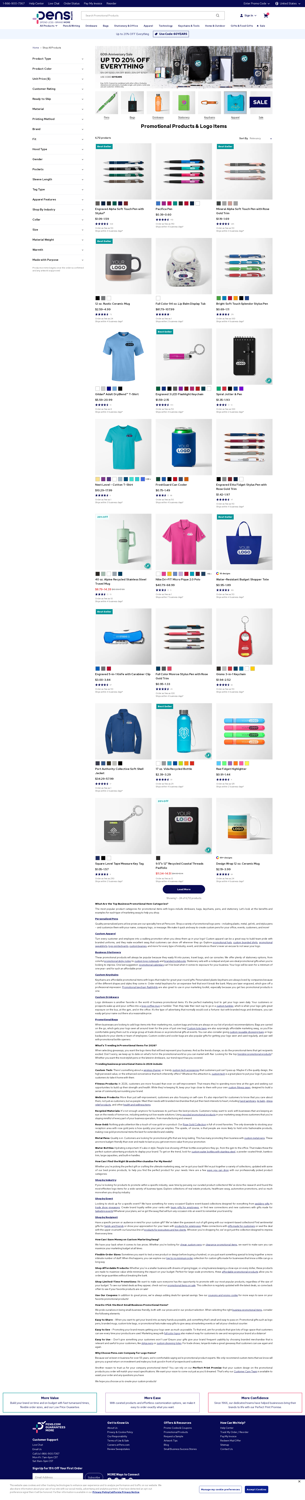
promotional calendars (151, 964)
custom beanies (137, 946)
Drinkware (91, 25)
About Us (112, 1427)
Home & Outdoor (215, 25)
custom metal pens (254, 1138)
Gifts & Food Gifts (242, 25)
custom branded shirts (245, 942)
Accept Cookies (256, 1489)
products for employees (188, 1226)
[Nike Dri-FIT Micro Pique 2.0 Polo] (184, 542)
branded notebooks (175, 961)
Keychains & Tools (188, 25)
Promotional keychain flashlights (140, 987)
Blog (166, 1444)
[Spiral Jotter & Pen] (244, 356)
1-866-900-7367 (14, 3)
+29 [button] (147, 479)
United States (288, 3)
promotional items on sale (182, 1285)
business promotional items (247, 1309)
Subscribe (94, 1477)
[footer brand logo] (48, 1427)
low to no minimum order (179, 1258)
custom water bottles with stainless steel (213, 1151)
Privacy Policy (100, 1492)
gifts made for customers (241, 1226)
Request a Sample (173, 1436)
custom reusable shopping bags (247, 1032)
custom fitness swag (239, 1087)
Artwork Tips (170, 1440)
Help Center (36, 3)
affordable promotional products (240, 1271)
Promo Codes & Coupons (178, 1427)
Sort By (243, 138)
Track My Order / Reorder (234, 1432)
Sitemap (224, 1444)
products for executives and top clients (165, 1229)
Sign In (248, 15)
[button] (48, 24)
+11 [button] (208, 573)
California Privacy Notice (124, 1492)
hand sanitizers (248, 1101)
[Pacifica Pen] (184, 171)
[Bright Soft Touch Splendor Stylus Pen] (244, 266)
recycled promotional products (199, 1114)
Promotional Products (176, 1432)
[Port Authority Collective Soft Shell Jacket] (123, 731)
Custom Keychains (106, 974)
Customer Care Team (245, 1371)
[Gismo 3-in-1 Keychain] (244, 636)
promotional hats (222, 942)
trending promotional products (254, 1054)
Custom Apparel (105, 933)
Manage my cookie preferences (220, 1489)
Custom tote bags (197, 1028)
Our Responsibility (117, 1436)
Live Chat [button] (54, 3)
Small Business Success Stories (180, 1449)
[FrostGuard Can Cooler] (184, 447)
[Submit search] (218, 15)
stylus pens (147, 1343)
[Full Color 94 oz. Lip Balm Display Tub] (184, 266)
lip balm (261, 1101)
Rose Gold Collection (194, 1124)
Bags (106, 25)
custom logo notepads (146, 961)
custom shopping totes (169, 1343)
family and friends (114, 1226)
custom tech (218, 1073)
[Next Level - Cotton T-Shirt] (123, 447)
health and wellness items (137, 1104)
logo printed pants (118, 946)
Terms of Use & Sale (118, 1440)
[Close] (299, 1481)
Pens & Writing (71, 25)
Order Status (71, 3)
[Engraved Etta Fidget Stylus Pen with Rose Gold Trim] (244, 447)
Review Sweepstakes (118, 1449)
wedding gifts (262, 1203)
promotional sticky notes (117, 961)
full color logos (172, 1333)
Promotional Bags (106, 1019)
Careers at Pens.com (118, 1444)
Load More (184, 889)
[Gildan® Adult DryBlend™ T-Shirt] (123, 356)
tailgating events (104, 1211)
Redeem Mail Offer (230, 1440)
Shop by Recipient (106, 1217)
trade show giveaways (107, 1207)
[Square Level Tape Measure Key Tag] (123, 826)
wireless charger (152, 1070)
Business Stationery (108, 952)
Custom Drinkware (107, 997)
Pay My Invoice (93, 3)
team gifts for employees (185, 1207)
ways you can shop (218, 1170)
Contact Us (226, 1449)
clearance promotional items (221, 1244)
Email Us (36, 1449)
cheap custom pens (191, 1244)
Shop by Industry (105, 1180)
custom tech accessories (185, 1070)
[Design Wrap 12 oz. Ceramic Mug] (244, 826)
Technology (166, 25)
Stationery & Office (126, 25)
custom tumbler (225, 1005)
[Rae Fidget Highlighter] (244, 731)
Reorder (111, 3)
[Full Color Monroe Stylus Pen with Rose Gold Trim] (184, 636)
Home (36, 47)
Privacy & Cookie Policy (120, 1432)
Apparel (148, 25)
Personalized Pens (106, 918)
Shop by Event (104, 1198)
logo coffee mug (151, 1005)
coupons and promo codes (223, 1295)
